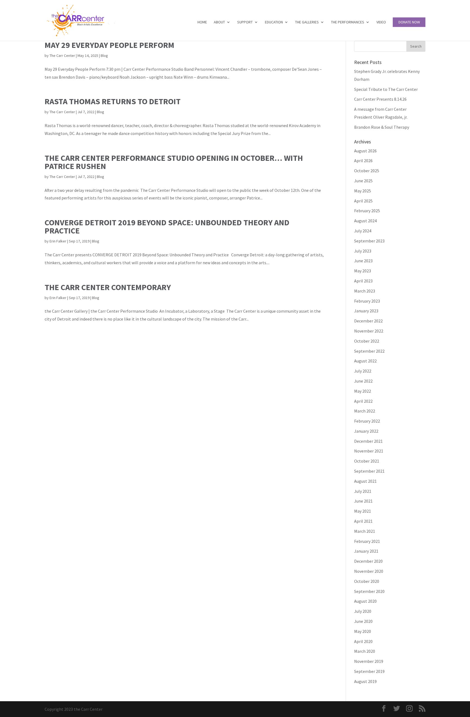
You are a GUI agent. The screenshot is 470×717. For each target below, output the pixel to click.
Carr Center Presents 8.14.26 (380, 99)
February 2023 (367, 301)
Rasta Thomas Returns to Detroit (113, 101)
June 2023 (363, 260)
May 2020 (362, 631)
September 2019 (369, 671)
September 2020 (369, 591)
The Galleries (307, 22)
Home (202, 22)
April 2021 (363, 521)
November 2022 (368, 331)
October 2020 (366, 581)
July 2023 (362, 251)
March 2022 (364, 411)
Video (381, 22)
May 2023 (362, 270)
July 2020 (362, 611)
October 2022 (366, 341)
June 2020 (363, 621)
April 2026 (363, 160)
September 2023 (369, 241)
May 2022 (362, 391)
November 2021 (368, 451)
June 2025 (363, 180)
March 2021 (364, 531)
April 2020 (363, 641)
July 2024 (362, 230)
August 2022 (365, 361)
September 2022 (369, 351)
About (219, 22)
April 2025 (363, 201)
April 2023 (363, 281)
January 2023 (366, 310)
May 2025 (362, 190)
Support (245, 22)
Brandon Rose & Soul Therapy (381, 127)
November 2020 (368, 571)
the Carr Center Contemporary (108, 287)
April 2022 (363, 401)
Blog (104, 55)
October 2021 (366, 461)
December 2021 (368, 441)
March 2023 (364, 291)
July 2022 (362, 371)
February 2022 (367, 421)
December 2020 (368, 561)
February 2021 (367, 541)
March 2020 (364, 651)
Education (274, 22)
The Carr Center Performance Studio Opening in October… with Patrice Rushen (174, 162)
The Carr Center (62, 55)
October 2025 (366, 170)
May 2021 (362, 511)
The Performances (347, 22)
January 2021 (366, 551)
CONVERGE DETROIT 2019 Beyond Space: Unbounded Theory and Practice (167, 226)
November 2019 (368, 661)
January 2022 (366, 431)
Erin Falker (58, 241)
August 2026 (365, 150)
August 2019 (365, 681)
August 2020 (365, 601)
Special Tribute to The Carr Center (386, 89)
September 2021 (369, 471)
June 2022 (363, 381)
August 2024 (365, 220)
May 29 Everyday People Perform (109, 45)
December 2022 (368, 321)
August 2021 (365, 481)
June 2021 (363, 501)
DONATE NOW (409, 22)
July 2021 (362, 491)
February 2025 (367, 210)
